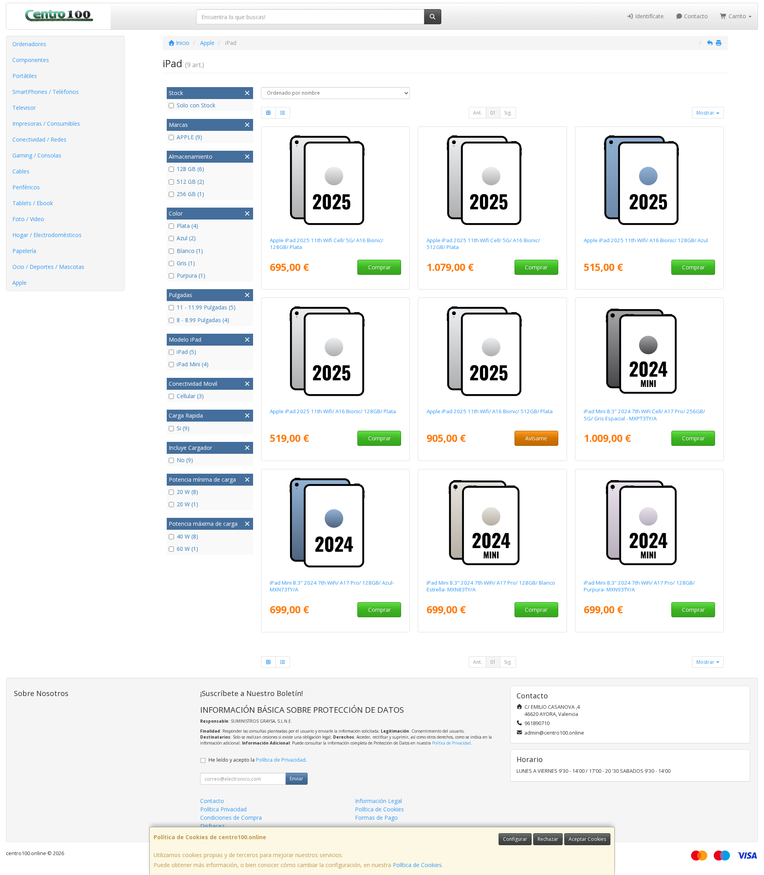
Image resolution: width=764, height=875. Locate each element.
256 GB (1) (190, 194)
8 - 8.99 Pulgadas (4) (203, 320)
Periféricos (26, 187)
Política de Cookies (417, 865)
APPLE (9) (189, 137)
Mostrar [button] (705, 112)
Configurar (515, 839)
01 (493, 112)
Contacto (695, 16)
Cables (20, 171)
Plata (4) (187, 225)
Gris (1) (186, 263)
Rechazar (548, 839)
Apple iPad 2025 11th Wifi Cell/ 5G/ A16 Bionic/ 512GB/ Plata (483, 244)
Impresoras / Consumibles (46, 123)
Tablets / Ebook (32, 203)
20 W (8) (187, 492)
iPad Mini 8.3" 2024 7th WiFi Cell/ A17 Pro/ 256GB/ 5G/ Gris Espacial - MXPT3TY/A (644, 415)
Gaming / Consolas (36, 155)
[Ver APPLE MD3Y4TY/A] (335, 351)
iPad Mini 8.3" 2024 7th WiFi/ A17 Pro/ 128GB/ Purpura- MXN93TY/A (639, 586)
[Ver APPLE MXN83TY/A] (492, 523)
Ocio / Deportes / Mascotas (48, 266)
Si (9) (183, 428)
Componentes (30, 60)
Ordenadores (29, 44)
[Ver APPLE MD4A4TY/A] (650, 180)
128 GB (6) (190, 169)
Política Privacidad (223, 809)
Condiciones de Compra (231, 817)
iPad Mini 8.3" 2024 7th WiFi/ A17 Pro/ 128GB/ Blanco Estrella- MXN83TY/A (491, 586)
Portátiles (24, 76)
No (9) (185, 460)
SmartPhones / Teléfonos (45, 91)
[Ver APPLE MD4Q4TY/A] (492, 351)
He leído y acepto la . (258, 759)
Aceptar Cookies (587, 839)
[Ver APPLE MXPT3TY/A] (650, 351)
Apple (19, 282)
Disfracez (212, 826)
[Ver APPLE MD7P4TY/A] (492, 180)
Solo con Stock (196, 105)
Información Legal (378, 801)
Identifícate (648, 16)
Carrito (737, 16)
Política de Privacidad (451, 743)
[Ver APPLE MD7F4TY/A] (335, 180)
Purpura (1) (191, 275)
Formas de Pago (376, 817)
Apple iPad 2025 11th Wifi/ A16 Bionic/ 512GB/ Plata (490, 411)
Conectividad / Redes (39, 139)
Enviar (296, 778)
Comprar (379, 267)
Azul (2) (186, 238)
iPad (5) (186, 352)
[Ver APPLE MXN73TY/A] (335, 523)
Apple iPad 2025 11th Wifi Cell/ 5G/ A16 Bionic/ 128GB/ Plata (326, 244)
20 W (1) (187, 504)
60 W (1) (187, 548)
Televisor (24, 107)
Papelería (24, 251)
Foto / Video (28, 219)
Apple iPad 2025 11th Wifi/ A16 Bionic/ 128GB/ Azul (646, 240)
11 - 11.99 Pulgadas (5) (206, 307)
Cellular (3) (190, 396)
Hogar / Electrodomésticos (47, 235)
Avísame (536, 438)
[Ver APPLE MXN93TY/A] (650, 523)
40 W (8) (187, 536)
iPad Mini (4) (193, 364)
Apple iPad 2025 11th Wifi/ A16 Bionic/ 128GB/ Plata (333, 411)
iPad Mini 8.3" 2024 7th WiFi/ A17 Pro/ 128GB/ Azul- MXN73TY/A (332, 586)
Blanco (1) (190, 251)
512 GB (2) (190, 181)
